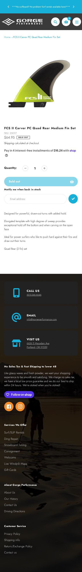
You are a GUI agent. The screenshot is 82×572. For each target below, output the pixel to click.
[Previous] (8, 7)
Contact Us (10, 505)
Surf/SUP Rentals (14, 432)
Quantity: (10, 168)
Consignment (12, 451)
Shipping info (12, 540)
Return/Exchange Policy (18, 546)
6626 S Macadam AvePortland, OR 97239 (38, 345)
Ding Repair (11, 439)
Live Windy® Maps (15, 464)
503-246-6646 (34, 295)
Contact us (10, 552)
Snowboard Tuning (15, 445)
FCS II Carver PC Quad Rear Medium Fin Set (36, 37)
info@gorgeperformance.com (42, 319)
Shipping (9, 143)
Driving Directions (14, 511)
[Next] (73, 7)
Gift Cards (10, 470)
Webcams (10, 457)
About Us (9, 492)
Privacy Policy (12, 534)
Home (7, 37)
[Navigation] (76, 21)
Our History (11, 499)
